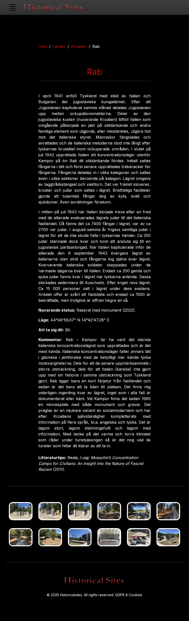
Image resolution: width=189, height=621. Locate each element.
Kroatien (79, 46)
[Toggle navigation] (12, 7)
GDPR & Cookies (128, 595)
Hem (42, 46)
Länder (59, 46)
